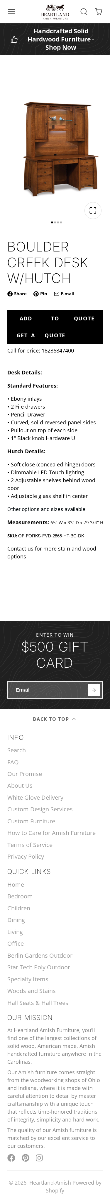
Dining (16, 920)
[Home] (55, 11)
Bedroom (20, 896)
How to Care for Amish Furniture (51, 833)
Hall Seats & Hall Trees (37, 1003)
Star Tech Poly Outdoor (38, 967)
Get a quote (41, 335)
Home (15, 884)
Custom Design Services (40, 809)
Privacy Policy (25, 856)
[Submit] (94, 690)
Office (15, 943)
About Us (20, 785)
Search (16, 750)
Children (18, 908)
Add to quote (57, 318)
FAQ (13, 762)
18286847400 (58, 350)
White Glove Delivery (35, 797)
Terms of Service (30, 845)
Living (15, 932)
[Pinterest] (26, 1158)
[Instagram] (40, 1158)
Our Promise (24, 774)
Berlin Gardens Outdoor (39, 955)
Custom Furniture (31, 821)
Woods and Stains (31, 991)
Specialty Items (27, 979)
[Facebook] (11, 1158)
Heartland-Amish (50, 1182)
